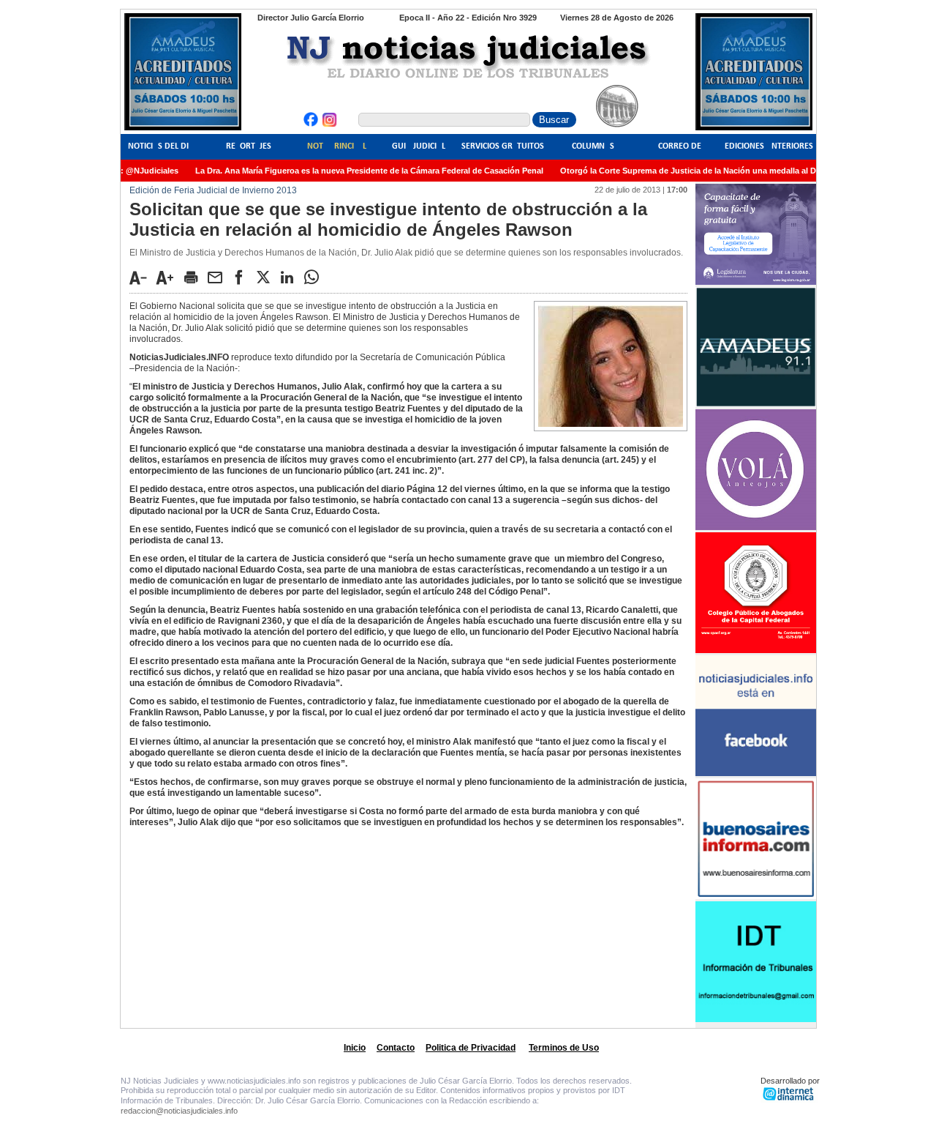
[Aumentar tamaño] (168, 277)
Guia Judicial (418, 146)
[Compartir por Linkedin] (291, 276)
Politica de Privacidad (471, 1048)
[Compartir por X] (267, 276)
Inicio (355, 1048)
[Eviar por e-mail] (219, 276)
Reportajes (248, 146)
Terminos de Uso (564, 1048)
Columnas (593, 146)
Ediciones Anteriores (769, 146)
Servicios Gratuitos (502, 146)
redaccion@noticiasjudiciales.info (179, 1110)
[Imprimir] (194, 276)
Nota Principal (336, 146)
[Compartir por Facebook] (243, 276)
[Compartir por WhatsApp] (315, 276)
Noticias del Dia (161, 146)
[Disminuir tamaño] (141, 277)
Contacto (396, 1048)
